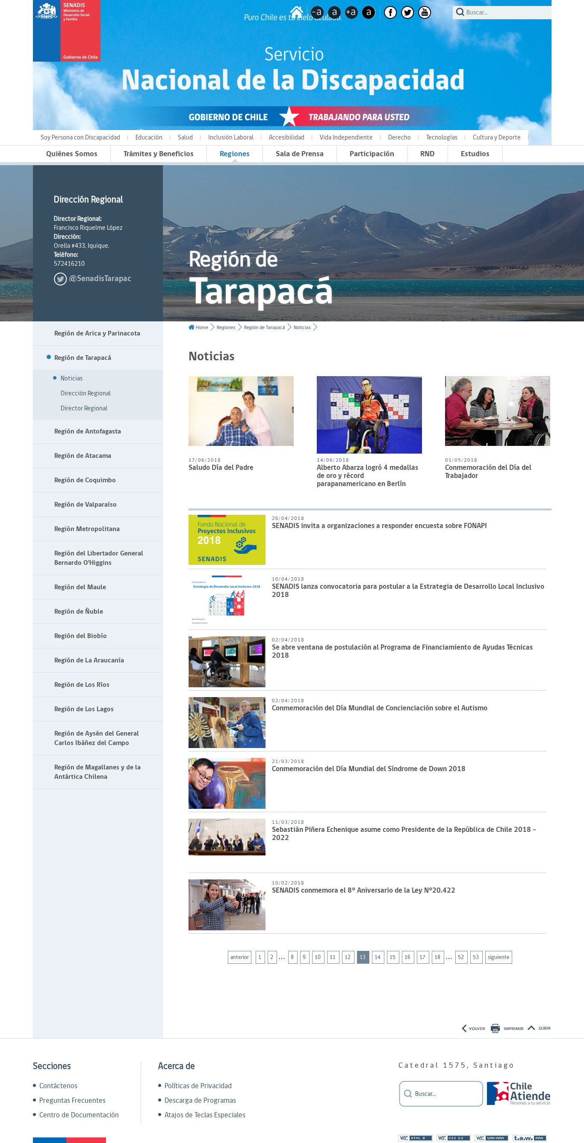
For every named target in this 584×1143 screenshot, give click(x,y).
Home (202, 327)
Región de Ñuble (78, 611)
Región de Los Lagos (84, 709)
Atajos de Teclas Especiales (205, 1115)
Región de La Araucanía (89, 660)
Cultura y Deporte (497, 137)
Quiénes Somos (71, 153)
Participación (372, 153)
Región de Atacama (82, 455)
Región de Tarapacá (82, 357)
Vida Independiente (346, 137)
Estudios (475, 153)
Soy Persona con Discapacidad (80, 137)
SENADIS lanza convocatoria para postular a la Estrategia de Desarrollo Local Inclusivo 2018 (408, 591)
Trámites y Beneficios (159, 153)
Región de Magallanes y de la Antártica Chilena (97, 772)
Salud (185, 137)
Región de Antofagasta (87, 431)
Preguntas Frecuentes (72, 1100)
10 (318, 957)
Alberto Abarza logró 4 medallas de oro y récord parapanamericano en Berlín (367, 476)
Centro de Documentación (79, 1115)
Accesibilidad (286, 137)
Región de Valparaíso (85, 504)
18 (438, 957)
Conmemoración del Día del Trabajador (488, 472)
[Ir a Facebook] (390, 12)
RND (427, 153)
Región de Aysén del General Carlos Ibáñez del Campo (96, 738)
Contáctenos (58, 1086)
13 (363, 957)
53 (476, 957)
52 (461, 957)
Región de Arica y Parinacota (97, 333)
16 (408, 957)
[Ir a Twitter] (407, 12)
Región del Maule (80, 587)
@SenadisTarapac (100, 279)
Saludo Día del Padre (221, 468)
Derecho (399, 137)
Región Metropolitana (87, 529)
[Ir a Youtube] (424, 12)
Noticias (72, 378)
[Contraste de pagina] (368, 12)
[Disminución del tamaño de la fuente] (317, 12)
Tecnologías (441, 137)
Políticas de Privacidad (198, 1086)
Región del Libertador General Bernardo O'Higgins (98, 558)
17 (423, 957)
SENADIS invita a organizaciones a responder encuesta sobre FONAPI (379, 526)
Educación (149, 137)
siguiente (499, 957)
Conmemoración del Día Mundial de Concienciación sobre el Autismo (379, 708)
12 (348, 957)
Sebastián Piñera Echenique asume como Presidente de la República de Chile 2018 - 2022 (404, 834)
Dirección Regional (86, 393)
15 (393, 957)
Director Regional (84, 408)
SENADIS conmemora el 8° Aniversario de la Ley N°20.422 (363, 891)
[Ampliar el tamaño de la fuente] (351, 12)
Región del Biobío (80, 636)
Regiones (235, 153)
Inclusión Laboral (231, 137)
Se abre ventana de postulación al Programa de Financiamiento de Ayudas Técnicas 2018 (402, 652)
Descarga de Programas (200, 1100)
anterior (239, 957)
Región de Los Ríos (81, 684)
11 (333, 957)
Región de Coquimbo (85, 480)
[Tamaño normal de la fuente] (334, 12)
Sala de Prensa (300, 153)
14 (378, 957)
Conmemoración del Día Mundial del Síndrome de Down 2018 (369, 769)
